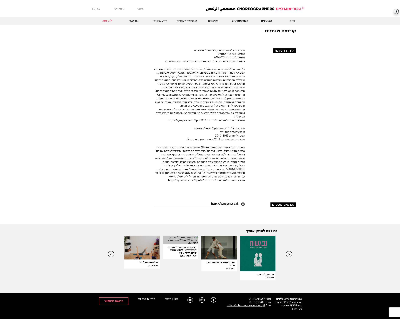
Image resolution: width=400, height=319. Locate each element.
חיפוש (140, 9)
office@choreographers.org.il (246, 305)
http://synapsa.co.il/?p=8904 (187, 120)
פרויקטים (213, 21)
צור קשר (133, 21)
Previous (111, 259)
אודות (293, 21)
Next (289, 259)
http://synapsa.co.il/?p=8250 (187, 180)
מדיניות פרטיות (146, 299)
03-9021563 (255, 299)
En (93, 9)
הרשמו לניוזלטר (113, 301)
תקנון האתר (171, 299)
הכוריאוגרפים (240, 21)
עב (98, 9)
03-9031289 (256, 302)
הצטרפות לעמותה (187, 21)
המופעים (266, 21)
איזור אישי (119, 9)
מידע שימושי (160, 21)
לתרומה (107, 21)
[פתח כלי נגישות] (396, 11)
